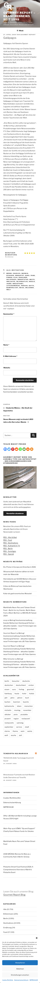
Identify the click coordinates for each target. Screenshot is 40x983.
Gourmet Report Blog (14, 894)
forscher (23, 277)
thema (15, 731)
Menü (21, 31)
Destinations (18, 270)
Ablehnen (20, 969)
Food (5, 932)
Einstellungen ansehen (20, 975)
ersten (31, 685)
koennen (16, 702)
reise (21, 287)
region (16, 719)
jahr (6, 698)
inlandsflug (22, 281)
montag (17, 710)
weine (29, 731)
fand (33, 275)
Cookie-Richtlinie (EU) (11, 798)
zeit (20, 735)
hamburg (8, 694)
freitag (21, 689)
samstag (20, 723)
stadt (27, 727)
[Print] (28, 449)
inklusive (10, 281)
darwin (25, 273)
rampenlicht (12, 287)
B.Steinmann (8, 914)
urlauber (29, 287)
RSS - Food (7, 540)
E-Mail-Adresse (10, 356)
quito (31, 285)
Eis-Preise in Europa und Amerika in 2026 (19, 567)
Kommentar (8, 314)
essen (7, 689)
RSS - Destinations (10, 543)
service (19, 727)
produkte (24, 715)
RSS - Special (8, 554)
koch (27, 698)
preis (16, 715)
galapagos (11, 279)
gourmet (30, 689)
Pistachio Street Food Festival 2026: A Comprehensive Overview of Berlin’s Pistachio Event (18, 869)
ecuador (10, 275)
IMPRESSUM (34, 980)
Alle (8, 270)
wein (22, 731)
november (27, 710)
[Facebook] (5, 449)
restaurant (26, 719)
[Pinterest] (12, 449)
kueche (26, 702)
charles (17, 273)
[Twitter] (9, 449)
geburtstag (23, 279)
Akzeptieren (20, 963)
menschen (28, 706)
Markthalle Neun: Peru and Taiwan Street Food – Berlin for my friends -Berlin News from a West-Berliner (19, 610)
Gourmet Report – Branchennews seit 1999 (19, 16)
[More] (31, 449)
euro (27, 275)
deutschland (21, 685)
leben (19, 706)
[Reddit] (16, 449)
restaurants (9, 723)
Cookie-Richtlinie (7, 980)
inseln (32, 281)
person (24, 285)
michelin (8, 710)
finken (9, 277)
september (9, 727)
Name (6, 345)
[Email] (24, 449)
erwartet (19, 275)
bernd (9, 273)
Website (6, 368)
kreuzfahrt (18, 283)
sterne (7, 731)
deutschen (9, 685)
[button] (37, 938)
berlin (7, 681)
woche (13, 735)
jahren (19, 698)
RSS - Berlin (8, 549)
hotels (31, 694)
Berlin (5, 918)
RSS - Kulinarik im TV (11, 546)
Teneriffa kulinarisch (15, 753)
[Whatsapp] (20, 449)
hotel (24, 694)
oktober (8, 715)
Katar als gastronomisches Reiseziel (17, 594)
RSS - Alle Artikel (10, 537)
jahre (9, 283)
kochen (7, 702)
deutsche (26, 681)
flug (15, 277)
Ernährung (7, 928)
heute (32, 279)
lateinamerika (13, 285)
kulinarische (9, 706)
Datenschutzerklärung (21, 980)
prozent (8, 719)
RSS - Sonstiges (9, 551)
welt (8, 289)
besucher (15, 681)
